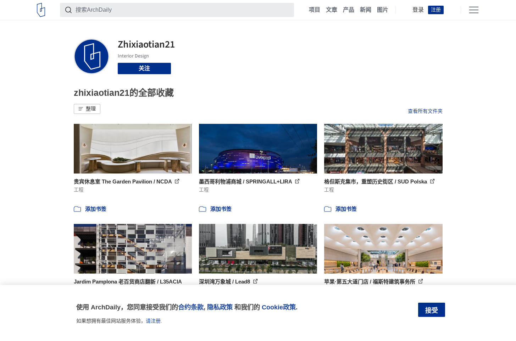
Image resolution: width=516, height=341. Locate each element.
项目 (314, 10)
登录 (418, 10)
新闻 (365, 10)
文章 (331, 10)
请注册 (153, 321)
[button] (87, 109)
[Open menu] (473, 10)
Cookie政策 (279, 307)
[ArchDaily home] (41, 10)
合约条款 (191, 307)
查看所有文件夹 (425, 111)
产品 (348, 10)
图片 (382, 10)
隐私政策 (220, 307)
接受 (431, 310)
